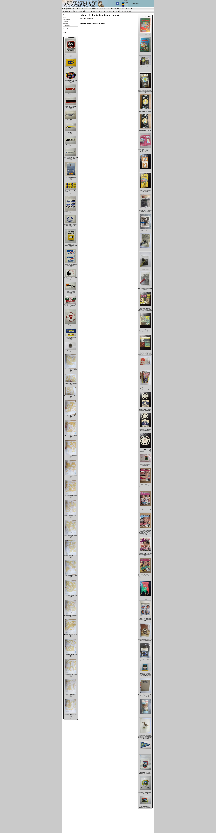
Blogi (64, 17)
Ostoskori (65, 21)
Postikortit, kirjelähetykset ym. (95, 11)
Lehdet (78, 9)
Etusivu (65, 15)
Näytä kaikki (70, 718)
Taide (117, 11)
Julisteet (102, 9)
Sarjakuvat (70, 9)
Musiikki (84, 9)
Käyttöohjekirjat (67, 11)
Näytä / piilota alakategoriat (86, 18)
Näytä (71, 56)
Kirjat (64, 9)
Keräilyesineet (111, 9)
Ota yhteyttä (66, 25)
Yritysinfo (65, 23)
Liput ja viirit (129, 9)
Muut (129, 11)
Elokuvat (123, 11)
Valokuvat (120, 9)
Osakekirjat (110, 11)
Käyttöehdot (66, 19)
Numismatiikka (79, 11)
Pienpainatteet (93, 9)
